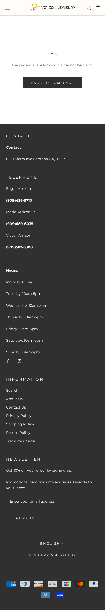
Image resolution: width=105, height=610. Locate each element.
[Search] (89, 8)
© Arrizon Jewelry (52, 555)
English (50, 543)
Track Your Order (21, 441)
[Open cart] (98, 7)
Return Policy (18, 432)
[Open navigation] (7, 8)
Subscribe (25, 518)
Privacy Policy (18, 415)
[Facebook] (8, 361)
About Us (14, 398)
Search (12, 390)
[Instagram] (19, 361)
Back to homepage (52, 83)
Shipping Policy (20, 424)
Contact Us (16, 407)
